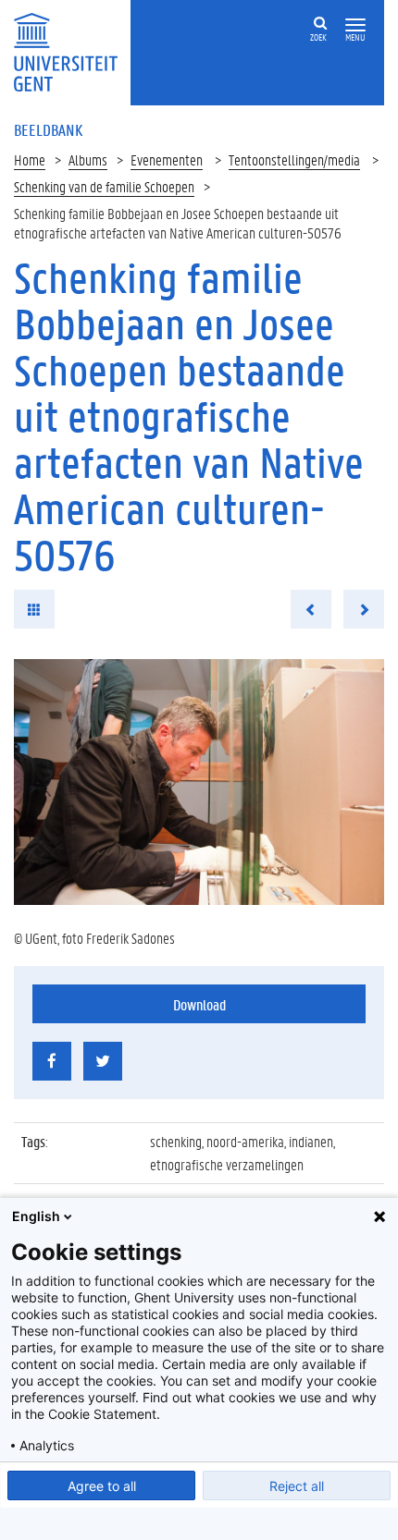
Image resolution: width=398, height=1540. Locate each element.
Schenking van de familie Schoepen (104, 186)
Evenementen (167, 159)
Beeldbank (48, 129)
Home (29, 159)
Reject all (296, 1486)
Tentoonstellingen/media (294, 159)
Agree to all (102, 1486)
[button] (355, 25)
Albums (87, 159)
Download (199, 1004)
